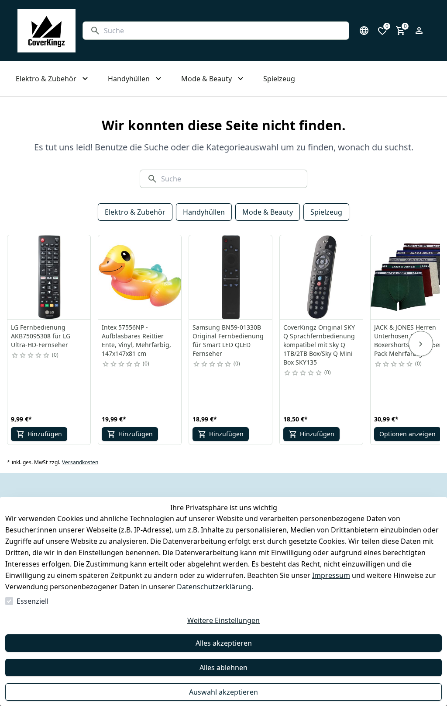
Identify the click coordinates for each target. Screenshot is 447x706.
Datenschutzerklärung (214, 586)
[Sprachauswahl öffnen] (364, 30)
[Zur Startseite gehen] (46, 30)
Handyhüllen (204, 212)
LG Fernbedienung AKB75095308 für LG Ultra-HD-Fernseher (40, 336)
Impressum (331, 575)
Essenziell (32, 601)
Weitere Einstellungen (223, 620)
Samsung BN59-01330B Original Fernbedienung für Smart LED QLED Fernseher (228, 340)
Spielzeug (326, 212)
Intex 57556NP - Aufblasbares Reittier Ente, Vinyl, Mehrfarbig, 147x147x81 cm (136, 340)
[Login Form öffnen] (419, 30)
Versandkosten (80, 462)
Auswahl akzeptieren (223, 692)
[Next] (421, 343)
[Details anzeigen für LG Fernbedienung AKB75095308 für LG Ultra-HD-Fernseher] (49, 277)
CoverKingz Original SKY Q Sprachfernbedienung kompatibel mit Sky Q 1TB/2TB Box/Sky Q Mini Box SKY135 (319, 344)
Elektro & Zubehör (135, 212)
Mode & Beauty (267, 212)
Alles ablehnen (223, 667)
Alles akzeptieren (224, 643)
